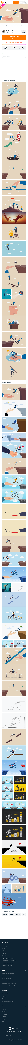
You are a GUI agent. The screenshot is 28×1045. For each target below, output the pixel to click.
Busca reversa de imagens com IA (10, 1040)
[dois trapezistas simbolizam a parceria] (13, 217)
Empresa (4, 1033)
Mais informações (6, 55)
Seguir (23, 32)
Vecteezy (4, 1028)
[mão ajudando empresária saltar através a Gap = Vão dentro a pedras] (13, 500)
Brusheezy (4, 1025)
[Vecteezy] (2, 2)
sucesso (5, 994)
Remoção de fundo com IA (8, 1043)
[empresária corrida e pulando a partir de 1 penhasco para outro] (7, 672)
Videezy (4, 1030)
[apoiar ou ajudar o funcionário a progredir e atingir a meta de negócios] (13, 122)
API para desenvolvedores (8, 1038)
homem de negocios (15, 994)
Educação (4, 1035)
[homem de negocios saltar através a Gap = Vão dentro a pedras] (7, 833)
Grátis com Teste (14, 37)
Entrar (21, 2)
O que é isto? (15, 53)
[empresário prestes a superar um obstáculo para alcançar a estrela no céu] (13, 365)
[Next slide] (22, 994)
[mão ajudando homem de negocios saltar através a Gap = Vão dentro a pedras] (13, 514)
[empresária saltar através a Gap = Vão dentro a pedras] (7, 816)
